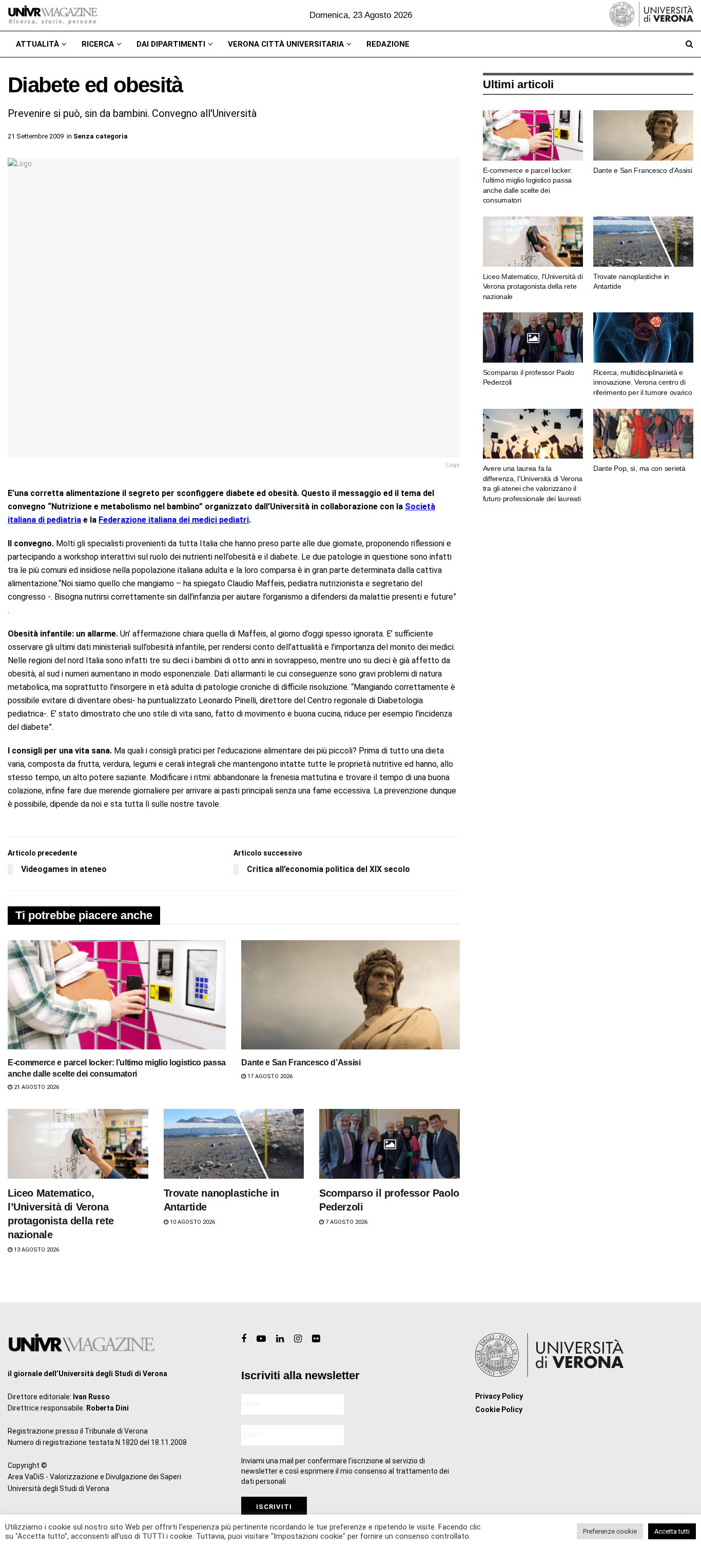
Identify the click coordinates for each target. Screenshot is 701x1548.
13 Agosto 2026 (35, 1249)
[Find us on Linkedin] (280, 1339)
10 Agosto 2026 (191, 1222)
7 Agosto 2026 (345, 1222)
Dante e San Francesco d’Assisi (300, 1062)
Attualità (37, 44)
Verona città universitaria (286, 44)
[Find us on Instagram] (298, 1339)
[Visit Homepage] (53, 15)
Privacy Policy (499, 1396)
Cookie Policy (498, 1409)
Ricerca (98, 44)
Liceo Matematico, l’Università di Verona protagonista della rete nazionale (533, 286)
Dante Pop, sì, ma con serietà (639, 468)
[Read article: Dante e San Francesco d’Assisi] (350, 994)
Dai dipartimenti (171, 44)
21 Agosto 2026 (35, 1087)
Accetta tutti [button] (672, 1531)
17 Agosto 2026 (269, 1076)
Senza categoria (100, 136)
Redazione (388, 44)
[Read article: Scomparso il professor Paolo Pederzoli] (389, 1144)
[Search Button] (689, 44)
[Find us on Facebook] (243, 1339)
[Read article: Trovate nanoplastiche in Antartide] (234, 1144)
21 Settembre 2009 (36, 136)
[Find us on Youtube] (261, 1339)
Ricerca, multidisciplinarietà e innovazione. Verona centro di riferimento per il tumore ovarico (642, 382)
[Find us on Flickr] (316, 1339)
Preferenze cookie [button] (610, 1531)
